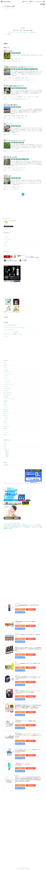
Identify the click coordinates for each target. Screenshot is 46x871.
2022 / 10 (7, 450)
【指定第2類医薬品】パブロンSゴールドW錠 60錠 (25, 621)
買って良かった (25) (7, 388)
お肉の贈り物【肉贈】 (14, 527)
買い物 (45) (6, 390)
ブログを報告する (27, 868)
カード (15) (6, 424)
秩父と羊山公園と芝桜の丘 (11, 105)
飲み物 (20, 142)
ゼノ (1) (5, 367)
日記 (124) (5, 365)
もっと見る (6, 336)
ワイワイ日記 (6, 237)
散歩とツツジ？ (8, 124)
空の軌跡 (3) (6, 396)
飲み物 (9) (5, 428)
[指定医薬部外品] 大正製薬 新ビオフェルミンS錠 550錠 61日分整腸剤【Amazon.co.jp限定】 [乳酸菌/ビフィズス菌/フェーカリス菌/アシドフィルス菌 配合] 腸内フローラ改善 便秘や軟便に (28, 706)
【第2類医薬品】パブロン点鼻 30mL (22, 764)
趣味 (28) (5, 363)
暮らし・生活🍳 (23, 30)
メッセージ (6, 235)
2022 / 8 (7, 452)
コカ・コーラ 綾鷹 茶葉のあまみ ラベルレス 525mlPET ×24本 (27, 663)
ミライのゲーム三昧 (9, 6)
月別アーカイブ (7, 440)
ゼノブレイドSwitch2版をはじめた (10, 325)
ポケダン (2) (6, 386)
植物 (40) (5, 405)
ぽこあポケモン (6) (7, 371)
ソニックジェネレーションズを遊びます (11, 331)
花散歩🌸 (31, 30)
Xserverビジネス (33, 32)
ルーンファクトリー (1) (8, 373)
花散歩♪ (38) (6, 411)
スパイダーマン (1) (7, 382)
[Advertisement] (23, 18)
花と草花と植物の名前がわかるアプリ (14, 86)
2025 (6, 444)
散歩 (12, 142)
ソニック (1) (6, 375)
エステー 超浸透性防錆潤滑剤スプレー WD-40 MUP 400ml (26, 605)
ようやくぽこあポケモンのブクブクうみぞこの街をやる (14, 327)
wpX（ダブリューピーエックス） (15, 32)
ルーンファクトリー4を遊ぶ (9, 329)
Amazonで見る (20, 609)
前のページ (23, 196)
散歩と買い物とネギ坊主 (10, 157)
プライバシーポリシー (8, 239)
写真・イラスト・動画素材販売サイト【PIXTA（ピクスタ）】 (29, 527)
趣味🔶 (28, 30)
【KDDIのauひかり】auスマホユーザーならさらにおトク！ (14, 483)
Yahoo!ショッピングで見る (20, 612)
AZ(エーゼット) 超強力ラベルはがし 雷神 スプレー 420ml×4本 (27, 634)
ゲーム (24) (6, 369)
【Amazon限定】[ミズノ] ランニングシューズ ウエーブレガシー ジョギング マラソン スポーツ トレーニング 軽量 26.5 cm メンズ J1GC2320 (28, 735)
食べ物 (14, 142)
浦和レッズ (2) (6, 413)
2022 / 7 (7, 453)
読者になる (43, 4)
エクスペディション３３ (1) (9, 384)
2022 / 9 (7, 451)
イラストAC (6, 241)
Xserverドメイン (26, 32)
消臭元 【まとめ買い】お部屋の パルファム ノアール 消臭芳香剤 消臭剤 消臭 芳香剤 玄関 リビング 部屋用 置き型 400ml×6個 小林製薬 (28, 649)
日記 (17, 142)
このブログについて (7, 227)
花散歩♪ (23, 142)
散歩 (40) (5, 415)
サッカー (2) (6, 407)
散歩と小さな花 (8, 51)
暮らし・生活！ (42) (7, 394)
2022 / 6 (7, 454)
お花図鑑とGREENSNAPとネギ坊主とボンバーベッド (18, 67)
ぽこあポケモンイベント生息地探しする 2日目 (13, 334)
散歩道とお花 (7, 176)
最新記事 (6, 322)
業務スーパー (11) (7, 426)
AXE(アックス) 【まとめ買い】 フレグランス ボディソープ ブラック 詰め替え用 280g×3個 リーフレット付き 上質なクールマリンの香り (28, 678)
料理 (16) (5, 422)
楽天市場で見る (30, 609)
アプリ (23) (6, 417)
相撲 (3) (5, 434)
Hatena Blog (22, 868)
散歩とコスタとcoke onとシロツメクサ (14, 140)
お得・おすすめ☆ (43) (8, 392)
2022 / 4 (7, 457)
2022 (6, 449)
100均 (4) (5, 403)
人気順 (8, 47)
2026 (6, 442)
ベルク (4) (5, 432)
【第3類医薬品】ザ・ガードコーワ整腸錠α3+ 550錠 (25, 720)
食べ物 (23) (6, 409)
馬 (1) (5, 430)
